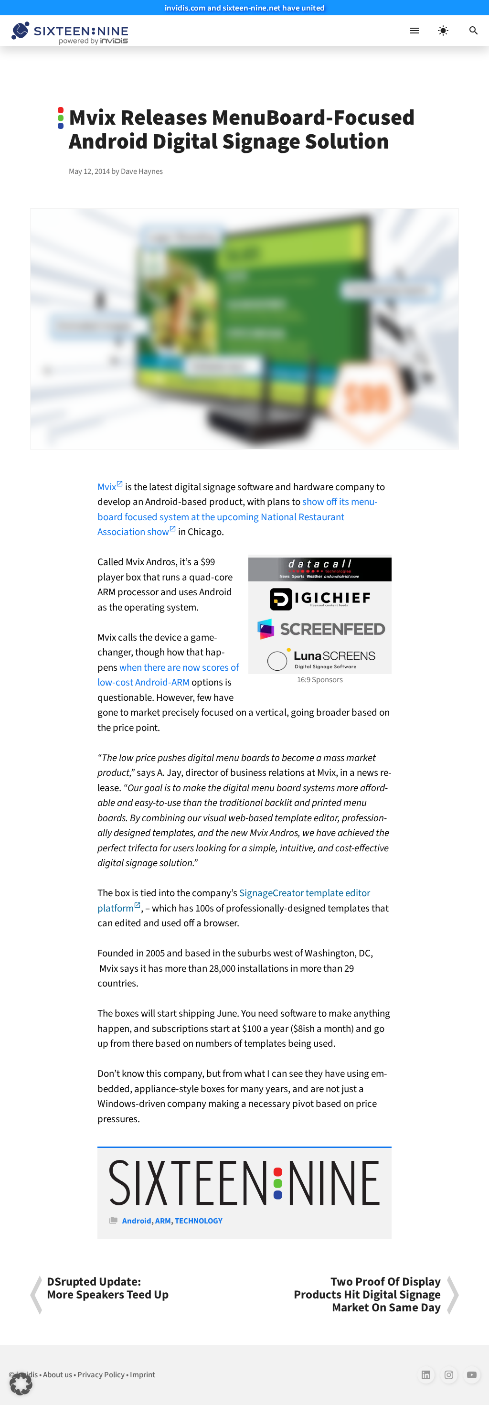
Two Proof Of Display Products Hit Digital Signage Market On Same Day (367, 1295)
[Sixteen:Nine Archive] (244, 1203)
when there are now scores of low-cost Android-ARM (168, 675)
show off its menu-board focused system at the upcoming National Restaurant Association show (237, 516)
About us (57, 1375)
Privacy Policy (101, 1375)
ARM (163, 1221)
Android (136, 1221)
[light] (443, 30)
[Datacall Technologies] (320, 569)
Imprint (142, 1375)
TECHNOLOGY (199, 1221)
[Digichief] (320, 599)
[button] (473, 30)
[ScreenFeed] (320, 629)
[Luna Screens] (320, 659)
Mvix (106, 487)
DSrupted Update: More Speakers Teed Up (108, 1289)
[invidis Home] (68, 30)
